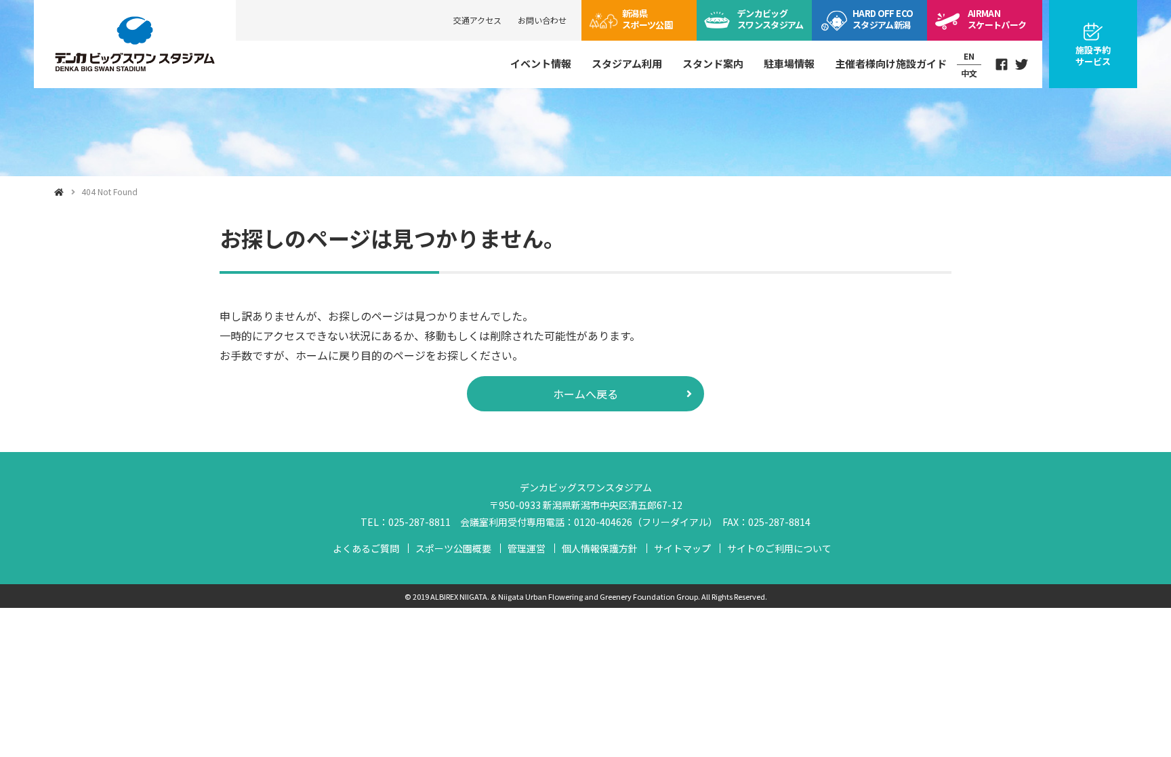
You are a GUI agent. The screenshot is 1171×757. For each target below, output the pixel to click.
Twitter (1022, 64)
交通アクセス (477, 20)
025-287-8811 (419, 522)
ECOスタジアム (882, 19)
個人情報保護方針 (600, 548)
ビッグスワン (770, 19)
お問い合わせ (542, 20)
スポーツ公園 (647, 19)
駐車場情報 (789, 63)
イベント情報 (540, 63)
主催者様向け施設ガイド (891, 63)
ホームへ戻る (585, 394)
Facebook (1001, 64)
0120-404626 (603, 522)
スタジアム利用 (627, 63)
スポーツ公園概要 (453, 548)
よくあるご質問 (366, 548)
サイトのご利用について (779, 548)
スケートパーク (997, 19)
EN (969, 56)
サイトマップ (682, 548)
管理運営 (527, 548)
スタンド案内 (712, 63)
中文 (969, 73)
